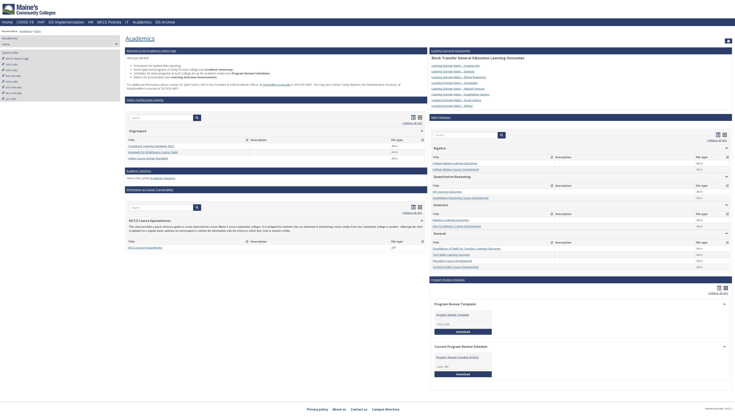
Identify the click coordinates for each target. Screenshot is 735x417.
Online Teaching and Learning (145, 100)
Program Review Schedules (448, 280)
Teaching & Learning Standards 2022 (151, 146)
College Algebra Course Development (456, 169)
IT (127, 22)
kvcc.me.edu (13, 76)
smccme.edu (13, 87)
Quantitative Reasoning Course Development (461, 198)
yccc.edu (11, 99)
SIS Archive (165, 22)
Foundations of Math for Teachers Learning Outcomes (467, 248)
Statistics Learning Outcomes (451, 220)
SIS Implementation (66, 22)
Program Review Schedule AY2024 (457, 357)
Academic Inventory (139, 171)
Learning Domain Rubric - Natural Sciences (457, 88)
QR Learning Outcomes (447, 192)
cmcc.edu (11, 64)
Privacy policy (317, 409)
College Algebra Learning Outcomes (455, 163)
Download (474, 332)
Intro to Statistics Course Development (457, 226)
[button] (197, 118)
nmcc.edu (12, 81)
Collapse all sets (412, 123)
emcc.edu (12, 70)
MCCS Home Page (17, 58)
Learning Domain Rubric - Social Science (456, 100)
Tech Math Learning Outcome (451, 255)
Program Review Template (452, 315)
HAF (41, 22)
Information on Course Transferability (150, 189)
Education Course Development (452, 261)
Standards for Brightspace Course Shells (153, 152)
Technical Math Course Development (456, 267)
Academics (142, 22)
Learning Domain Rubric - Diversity (452, 71)
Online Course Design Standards (148, 158)
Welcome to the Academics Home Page (151, 51)
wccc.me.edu (14, 93)
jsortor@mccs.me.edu (276, 84)
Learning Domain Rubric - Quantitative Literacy (460, 94)
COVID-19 (25, 22)
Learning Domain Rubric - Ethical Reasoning (458, 77)
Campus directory (385, 409)
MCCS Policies (109, 22)
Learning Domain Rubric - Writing (451, 106)
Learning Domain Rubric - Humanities (454, 83)
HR (90, 22)
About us (339, 409)
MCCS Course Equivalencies (145, 247)
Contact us (359, 409)
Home (7, 22)
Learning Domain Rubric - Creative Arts (455, 66)
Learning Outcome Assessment (450, 51)
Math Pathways (440, 117)
